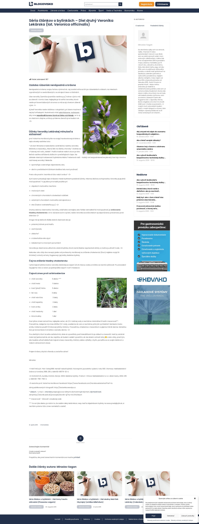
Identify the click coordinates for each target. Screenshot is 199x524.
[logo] (41, 4)
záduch (33, 392)
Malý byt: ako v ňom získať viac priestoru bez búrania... (150, 198)
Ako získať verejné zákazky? (149, 140)
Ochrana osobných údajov (114, 519)
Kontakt (57, 519)
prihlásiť (76, 457)
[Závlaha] (152, 324)
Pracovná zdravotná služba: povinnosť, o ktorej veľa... (149, 207)
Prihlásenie (162, 4)
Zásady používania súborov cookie (158, 520)
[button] (195, 498)
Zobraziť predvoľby (187, 516)
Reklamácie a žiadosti (136, 519)
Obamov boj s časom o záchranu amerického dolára (151, 147)
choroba (48, 392)
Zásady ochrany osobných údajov (182, 520)
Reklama (87, 519)
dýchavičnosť (95, 392)
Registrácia (146, 4)
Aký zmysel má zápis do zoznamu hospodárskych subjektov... (151, 132)
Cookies (97, 519)
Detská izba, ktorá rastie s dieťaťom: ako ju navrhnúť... (148, 190)
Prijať (153, 516)
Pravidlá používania (72, 519)
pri (81, 392)
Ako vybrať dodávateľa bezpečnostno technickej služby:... (151, 156)
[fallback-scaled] (78, 53)
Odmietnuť (170, 516)
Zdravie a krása (36, 30)
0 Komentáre (44, 425)
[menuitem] (32, 10)
